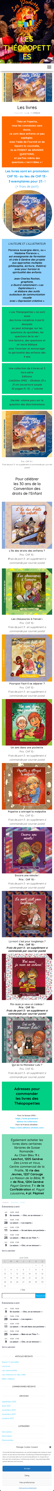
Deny (27, 1475)
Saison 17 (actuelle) (10, 1362)
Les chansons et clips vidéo (14, 1374)
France (36, 113)
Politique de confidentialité (28, 1488)
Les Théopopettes (27, 47)
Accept (27, 1468)
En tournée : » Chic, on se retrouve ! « (26, 1215)
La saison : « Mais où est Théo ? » (24, 1237)
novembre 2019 (8, 1414)
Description (14, 1202)
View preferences (27, 1482)
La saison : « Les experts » (21, 1222)
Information (7, 1436)
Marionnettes (7, 1440)
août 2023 (6, 1406)
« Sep (22, 1289)
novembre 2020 (9, 1410)
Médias (22, 1202)
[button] (50, 1447)
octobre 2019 (8, 1418)
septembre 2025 (9, 1401)
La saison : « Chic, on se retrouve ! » (25, 1245)
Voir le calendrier (8, 1250)
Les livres (6, 1366)
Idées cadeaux (8, 1379)
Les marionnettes (9, 1370)
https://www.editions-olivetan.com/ (27, 1127)
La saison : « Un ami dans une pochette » (28, 1230)
